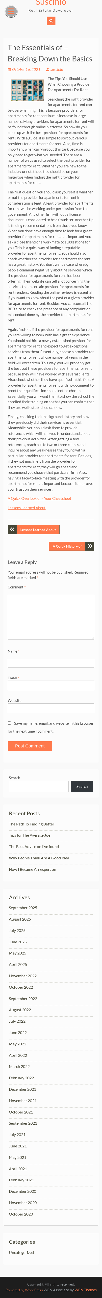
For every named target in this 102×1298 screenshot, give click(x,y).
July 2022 (17, 1021)
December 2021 (22, 1089)
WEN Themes (86, 1290)
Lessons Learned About (27, 507)
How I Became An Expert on (32, 869)
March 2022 (19, 1066)
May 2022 (17, 1043)
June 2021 (18, 1145)
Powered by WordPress (24, 1290)
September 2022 (23, 998)
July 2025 (17, 930)
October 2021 (21, 1112)
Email (13, 678)
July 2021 (17, 1134)
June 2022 (18, 1032)
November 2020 (23, 1202)
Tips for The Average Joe (29, 835)
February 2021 (21, 1179)
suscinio (57, 69)
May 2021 (17, 1157)
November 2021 (23, 1100)
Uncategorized (21, 1252)
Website (15, 700)
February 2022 (21, 1077)
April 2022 (18, 1055)
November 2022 (23, 975)
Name (14, 651)
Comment (17, 587)
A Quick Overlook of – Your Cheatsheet (39, 498)
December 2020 (22, 1191)
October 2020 (21, 1214)
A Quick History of (67, 546)
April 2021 (18, 1168)
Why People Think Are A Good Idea (39, 857)
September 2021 (23, 1123)
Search (14, 777)
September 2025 (23, 907)
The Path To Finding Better (31, 823)
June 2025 (18, 941)
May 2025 (17, 953)
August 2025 (20, 919)
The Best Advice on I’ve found (34, 846)
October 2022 (21, 987)
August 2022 (20, 1009)
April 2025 (18, 964)
